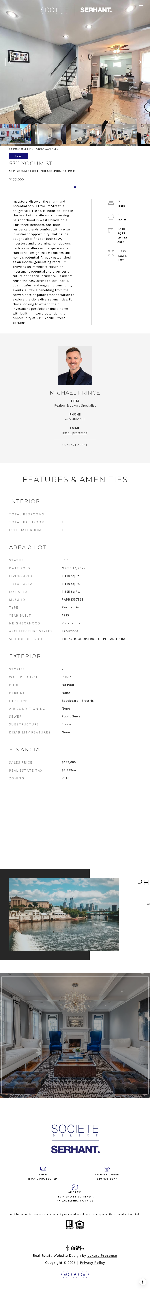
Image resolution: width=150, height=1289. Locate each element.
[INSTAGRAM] (65, 1274)
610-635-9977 (107, 1178)
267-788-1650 (75, 419)
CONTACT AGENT (75, 445)
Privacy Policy (92, 1262)
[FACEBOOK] (75, 1274)
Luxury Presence (102, 1255)
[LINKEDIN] (85, 1274)
